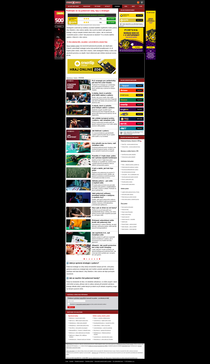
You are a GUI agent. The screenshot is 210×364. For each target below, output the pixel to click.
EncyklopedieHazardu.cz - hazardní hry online (104, 323)
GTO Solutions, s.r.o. (129, 361)
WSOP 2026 (124, 221)
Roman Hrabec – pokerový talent (129, 224)
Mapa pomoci (109, 357)
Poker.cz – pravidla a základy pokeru (102, 318)
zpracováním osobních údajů (82, 304)
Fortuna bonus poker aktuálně (128, 157)
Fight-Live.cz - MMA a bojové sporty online (78, 320)
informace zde (95, 352)
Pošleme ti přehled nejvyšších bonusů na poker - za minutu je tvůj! (88, 298)
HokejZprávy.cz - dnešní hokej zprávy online (79, 325)
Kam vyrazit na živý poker (127, 207)
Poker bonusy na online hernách (129, 197)
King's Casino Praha (126, 214)
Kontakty (71, 361)
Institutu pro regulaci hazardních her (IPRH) (98, 346)
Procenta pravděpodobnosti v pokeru (130, 169)
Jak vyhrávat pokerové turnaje (128, 172)
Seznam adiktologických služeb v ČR (97, 357)
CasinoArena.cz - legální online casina (102, 320)
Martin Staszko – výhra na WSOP (129, 226)
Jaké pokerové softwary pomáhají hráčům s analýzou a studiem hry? (103, 195)
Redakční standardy (79, 361)
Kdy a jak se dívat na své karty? (104, 208)
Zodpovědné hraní (126, 346)
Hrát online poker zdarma (127, 194)
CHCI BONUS (111, 18)
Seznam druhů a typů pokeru (128, 184)
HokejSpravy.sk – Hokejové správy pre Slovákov (80, 339)
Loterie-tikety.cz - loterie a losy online (102, 325)
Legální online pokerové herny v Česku (130, 192)
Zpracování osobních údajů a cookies (103, 361)
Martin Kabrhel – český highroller (129, 229)
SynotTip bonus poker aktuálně (129, 154)
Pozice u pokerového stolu (128, 179)
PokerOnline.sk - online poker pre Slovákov (103, 339)
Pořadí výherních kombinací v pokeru (130, 167)
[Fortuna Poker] (131, 51)
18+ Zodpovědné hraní (118, 361)
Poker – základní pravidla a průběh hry (130, 164)
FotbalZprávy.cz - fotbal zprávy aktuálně (78, 323)
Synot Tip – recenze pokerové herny (130, 144)
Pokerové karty (125, 209)
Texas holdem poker (72, 46)
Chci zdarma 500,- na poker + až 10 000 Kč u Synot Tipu (87, 42)
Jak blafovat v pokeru (100, 131)
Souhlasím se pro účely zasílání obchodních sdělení (88, 304)
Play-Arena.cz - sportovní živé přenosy (102, 330)
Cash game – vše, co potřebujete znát (130, 174)
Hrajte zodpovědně (70, 351)
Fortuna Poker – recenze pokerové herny (131, 146)
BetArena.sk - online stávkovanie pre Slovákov (79, 332)
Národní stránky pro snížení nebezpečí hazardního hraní (124, 357)
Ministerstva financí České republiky (125, 344)
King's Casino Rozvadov (127, 212)
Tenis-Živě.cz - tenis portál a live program (78, 328)
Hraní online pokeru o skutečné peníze (130, 199)
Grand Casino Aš (125, 217)
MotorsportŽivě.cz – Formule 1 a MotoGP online (79, 330)
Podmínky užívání (89, 361)
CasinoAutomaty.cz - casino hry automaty (103, 328)
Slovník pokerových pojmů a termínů (130, 177)
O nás (66, 361)
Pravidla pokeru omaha (127, 181)
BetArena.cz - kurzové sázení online (77, 318)
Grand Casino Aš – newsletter (128, 219)
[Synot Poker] (59, 59)
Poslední (100, 259)
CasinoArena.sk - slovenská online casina (103, 337)
